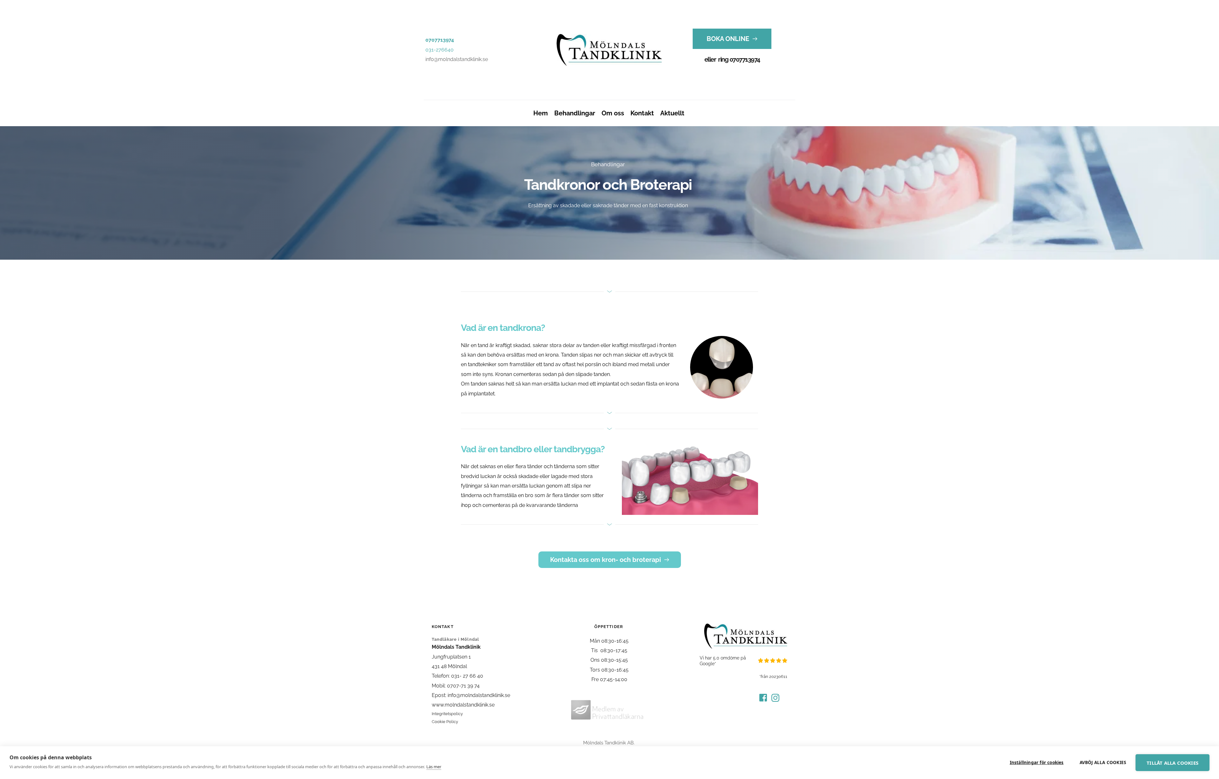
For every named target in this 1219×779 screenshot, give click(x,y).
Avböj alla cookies (1103, 762)
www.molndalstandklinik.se (463, 705)
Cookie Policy (445, 721)
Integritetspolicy (447, 713)
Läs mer (433, 766)
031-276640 (439, 50)
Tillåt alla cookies (1172, 763)
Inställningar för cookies (1037, 762)
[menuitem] (541, 113)
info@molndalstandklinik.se (456, 59)
